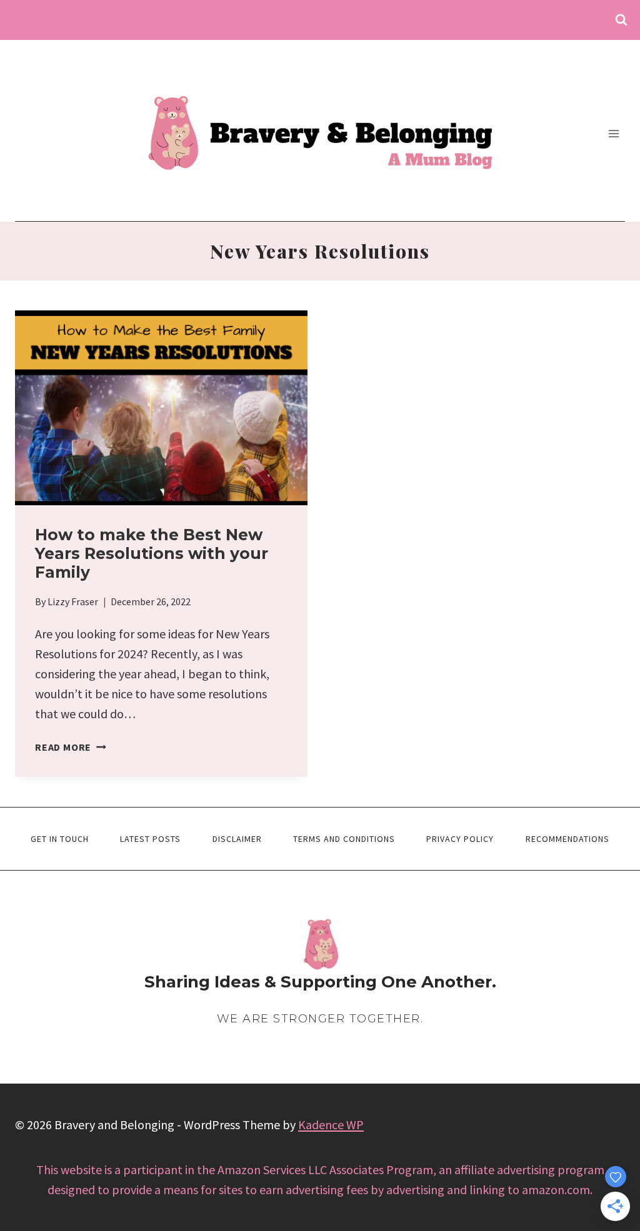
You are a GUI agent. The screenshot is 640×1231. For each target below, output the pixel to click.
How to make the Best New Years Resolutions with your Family (151, 553)
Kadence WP (331, 1124)
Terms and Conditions (344, 838)
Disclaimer (237, 838)
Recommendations (567, 838)
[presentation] (161, 407)
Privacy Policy (460, 838)
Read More (70, 747)
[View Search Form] (621, 19)
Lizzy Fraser (73, 601)
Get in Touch (60, 838)
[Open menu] (613, 133)
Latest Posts (150, 838)
